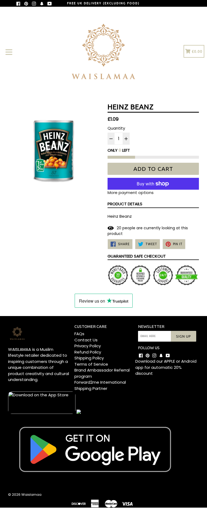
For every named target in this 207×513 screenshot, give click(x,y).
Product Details (125, 204)
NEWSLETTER (151, 326)
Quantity (116, 128)
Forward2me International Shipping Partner (100, 385)
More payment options (131, 192)
